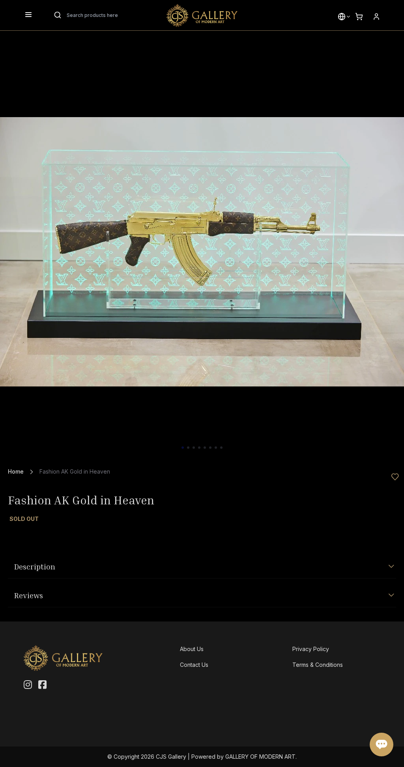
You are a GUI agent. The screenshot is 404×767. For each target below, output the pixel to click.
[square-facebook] (42, 685)
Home (16, 471)
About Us (192, 649)
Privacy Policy (310, 649)
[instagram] (28, 685)
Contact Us (194, 664)
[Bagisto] (202, 15)
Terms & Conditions (317, 664)
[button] (342, 17)
